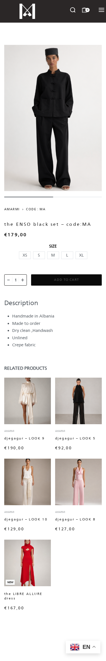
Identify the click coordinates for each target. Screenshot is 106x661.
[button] (25, 255)
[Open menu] (101, 10)
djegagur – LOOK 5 (75, 438)
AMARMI (12, 209)
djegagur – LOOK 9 (24, 438)
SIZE (53, 246)
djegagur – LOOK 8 (75, 519)
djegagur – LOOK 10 (25, 519)
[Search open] (73, 10)
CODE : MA (36, 209)
